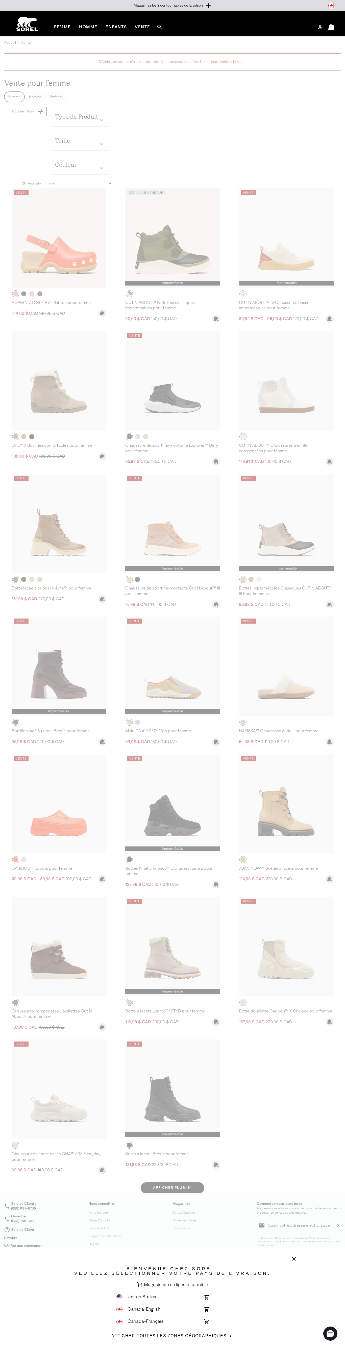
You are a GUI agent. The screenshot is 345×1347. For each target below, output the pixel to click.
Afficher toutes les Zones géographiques (169, 1336)
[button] (330, 1334)
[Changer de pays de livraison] (331, 5)
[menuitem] (62, 26)
